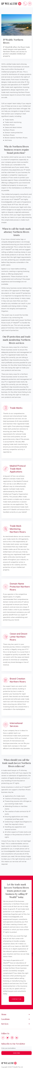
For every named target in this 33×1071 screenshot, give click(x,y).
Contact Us (16, 999)
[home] (11, 3)
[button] (30, 4)
